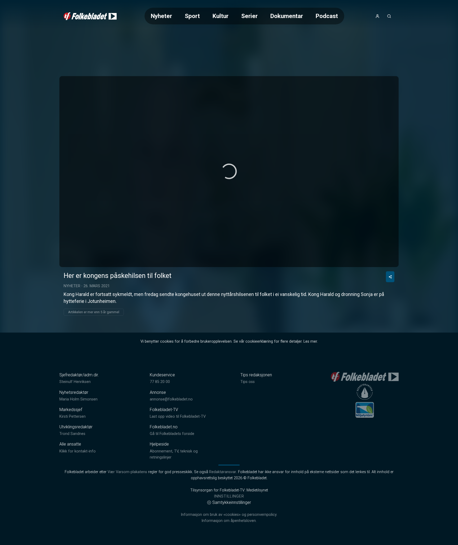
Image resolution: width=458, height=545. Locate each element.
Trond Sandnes (72, 433)
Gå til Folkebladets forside (172, 433)
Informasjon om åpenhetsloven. (229, 520)
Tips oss (247, 382)
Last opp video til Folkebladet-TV (178, 416)
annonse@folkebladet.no (171, 399)
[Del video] (390, 276)
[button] (229, 171)
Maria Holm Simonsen (78, 399)
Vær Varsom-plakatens (127, 472)
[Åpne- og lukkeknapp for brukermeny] (377, 16)
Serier (249, 15)
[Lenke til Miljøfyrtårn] (365, 410)
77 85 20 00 (160, 382)
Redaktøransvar (222, 472)
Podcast (327, 15)
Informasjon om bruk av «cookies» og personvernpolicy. (229, 514)
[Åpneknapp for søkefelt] (389, 16)
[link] (90, 16)
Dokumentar (286, 15)
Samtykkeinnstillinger (231, 502)
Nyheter (161, 15)
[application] (229, 171)
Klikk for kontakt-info (77, 451)
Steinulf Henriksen (75, 382)
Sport (192, 15)
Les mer (310, 341)
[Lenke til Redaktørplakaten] (365, 392)
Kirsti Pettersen (72, 416)
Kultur (220, 15)
